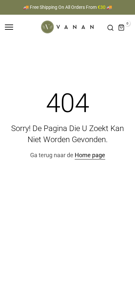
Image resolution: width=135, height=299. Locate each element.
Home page (90, 155)
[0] (121, 27)
